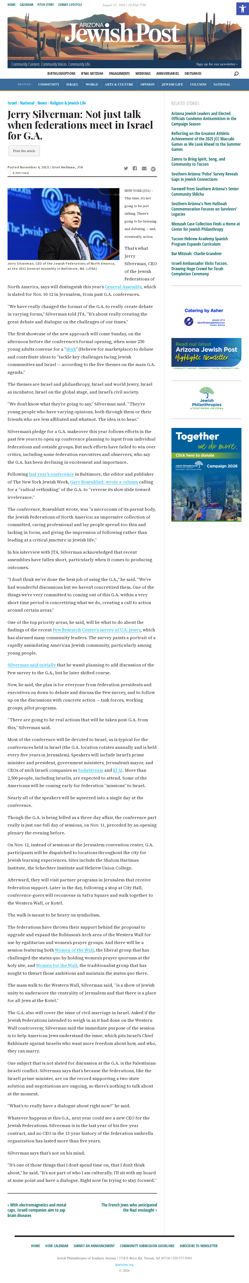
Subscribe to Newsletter (199, 1245)
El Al (118, 770)
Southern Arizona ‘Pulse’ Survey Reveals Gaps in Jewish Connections (204, 176)
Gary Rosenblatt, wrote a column (104, 482)
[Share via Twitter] (126, 169)
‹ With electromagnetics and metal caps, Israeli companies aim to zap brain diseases (37, 1210)
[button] (242, 8)
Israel (72, 84)
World (92, 84)
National (222, 84)
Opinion (148, 84)
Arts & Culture (119, 84)
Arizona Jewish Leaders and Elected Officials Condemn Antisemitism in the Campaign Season (203, 119)
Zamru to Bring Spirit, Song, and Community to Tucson (198, 161)
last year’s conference (51, 474)
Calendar (26, 4)
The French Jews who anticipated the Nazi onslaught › (129, 1207)
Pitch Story (45, 4)
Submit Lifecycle (70, 4)
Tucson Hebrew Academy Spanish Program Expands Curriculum (199, 241)
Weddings (143, 73)
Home (12, 4)
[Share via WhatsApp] (153, 169)
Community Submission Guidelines (147, 1245)
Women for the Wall (56, 965)
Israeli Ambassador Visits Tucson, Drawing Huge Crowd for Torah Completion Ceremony (199, 269)
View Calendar (56, 1245)
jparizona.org (124, 1264)
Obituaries (193, 73)
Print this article (24, 150)
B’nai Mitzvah (92, 73)
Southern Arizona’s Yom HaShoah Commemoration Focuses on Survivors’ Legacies (204, 209)
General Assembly (123, 287)
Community (48, 84)
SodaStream (90, 770)
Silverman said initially (32, 665)
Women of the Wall (74, 950)
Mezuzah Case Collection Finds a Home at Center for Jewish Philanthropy (205, 226)
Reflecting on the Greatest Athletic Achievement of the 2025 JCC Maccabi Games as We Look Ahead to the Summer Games (206, 141)
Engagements (119, 73)
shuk (71, 349)
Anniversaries (167, 73)
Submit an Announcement (94, 1245)
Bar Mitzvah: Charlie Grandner (196, 253)
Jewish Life (172, 84)
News (42, 103)
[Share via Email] (144, 169)
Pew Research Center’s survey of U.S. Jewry (97, 630)
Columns (198, 84)
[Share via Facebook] (135, 169)
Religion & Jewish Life (68, 103)
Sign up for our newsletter (215, 63)
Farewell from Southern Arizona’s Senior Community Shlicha (205, 191)
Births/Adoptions (61, 73)
